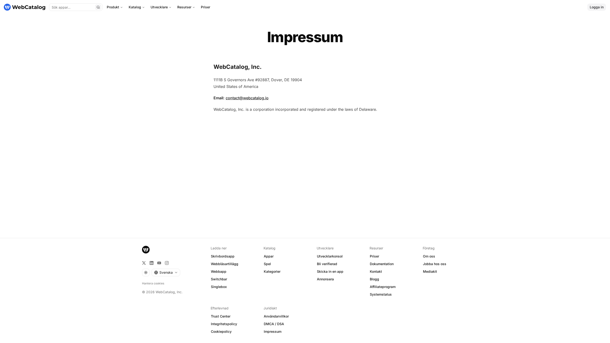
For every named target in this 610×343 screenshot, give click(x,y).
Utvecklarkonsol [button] (330, 256)
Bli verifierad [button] (327, 264)
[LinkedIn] (151, 263)
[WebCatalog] (146, 249)
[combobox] (166, 272)
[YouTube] (159, 263)
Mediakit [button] (430, 271)
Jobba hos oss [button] (434, 264)
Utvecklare (159, 7)
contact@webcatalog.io (247, 98)
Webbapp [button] (218, 271)
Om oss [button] (429, 256)
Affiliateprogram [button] (383, 287)
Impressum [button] (272, 331)
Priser (205, 7)
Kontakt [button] (376, 271)
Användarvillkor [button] (276, 316)
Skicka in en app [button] (330, 271)
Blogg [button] (374, 279)
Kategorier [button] (272, 271)
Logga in (597, 7)
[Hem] (24, 7)
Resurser (184, 7)
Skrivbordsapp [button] (222, 256)
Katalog (135, 7)
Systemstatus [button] (381, 294)
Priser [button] (374, 256)
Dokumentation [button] (382, 264)
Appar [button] (269, 256)
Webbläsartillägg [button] (224, 264)
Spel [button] (267, 264)
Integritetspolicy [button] (224, 324)
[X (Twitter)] (144, 263)
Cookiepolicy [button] (221, 331)
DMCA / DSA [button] (274, 324)
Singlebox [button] (219, 287)
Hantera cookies (153, 283)
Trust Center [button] (220, 316)
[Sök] (98, 7)
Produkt (113, 7)
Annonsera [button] (325, 279)
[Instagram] (167, 263)
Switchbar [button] (219, 279)
